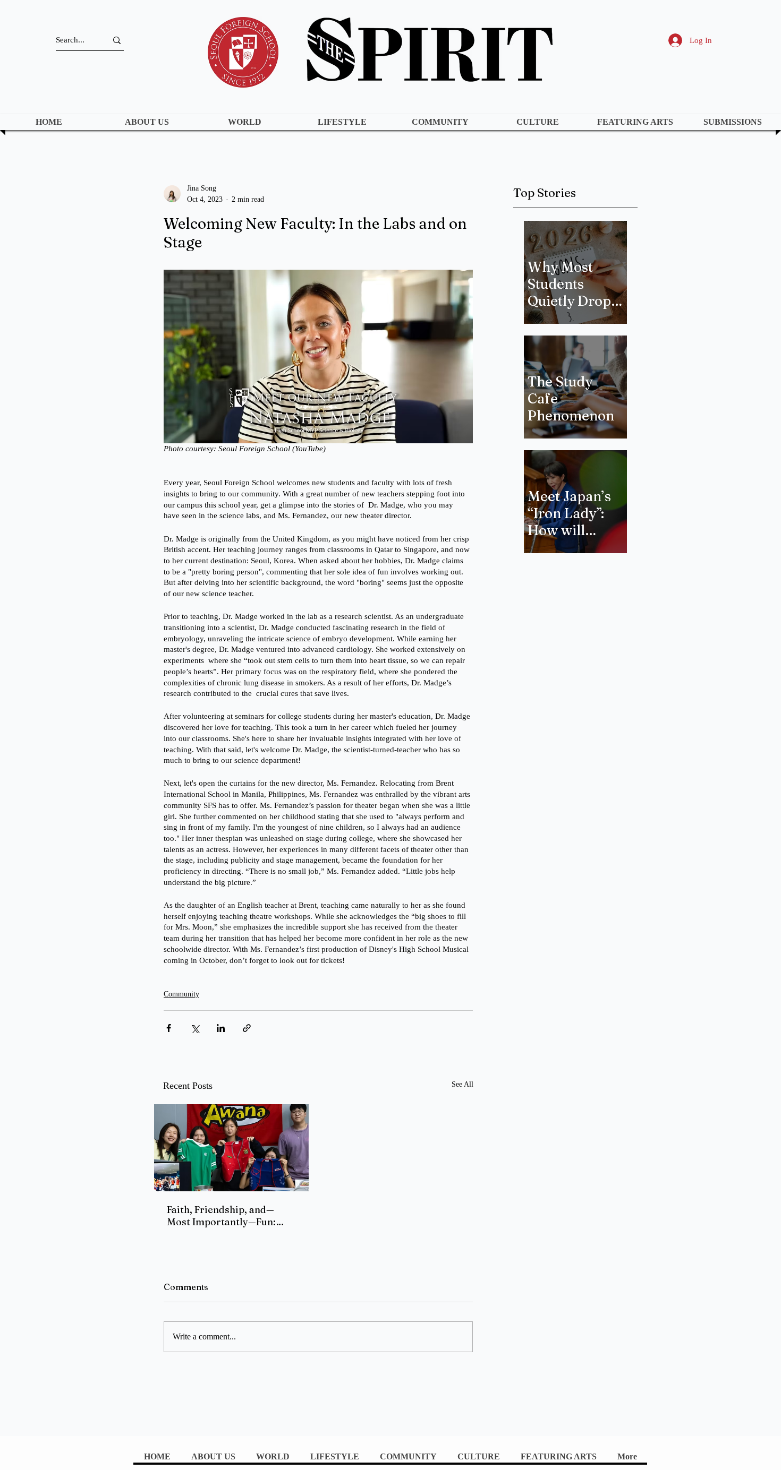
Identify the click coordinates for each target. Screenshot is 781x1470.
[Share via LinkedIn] (221, 1028)
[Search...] (117, 40)
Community (181, 994)
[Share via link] (247, 1028)
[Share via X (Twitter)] (195, 1028)
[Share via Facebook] (169, 1028)
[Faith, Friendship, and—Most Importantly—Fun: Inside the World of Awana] (231, 1147)
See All (462, 1084)
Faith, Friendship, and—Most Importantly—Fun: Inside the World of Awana (227, 1215)
